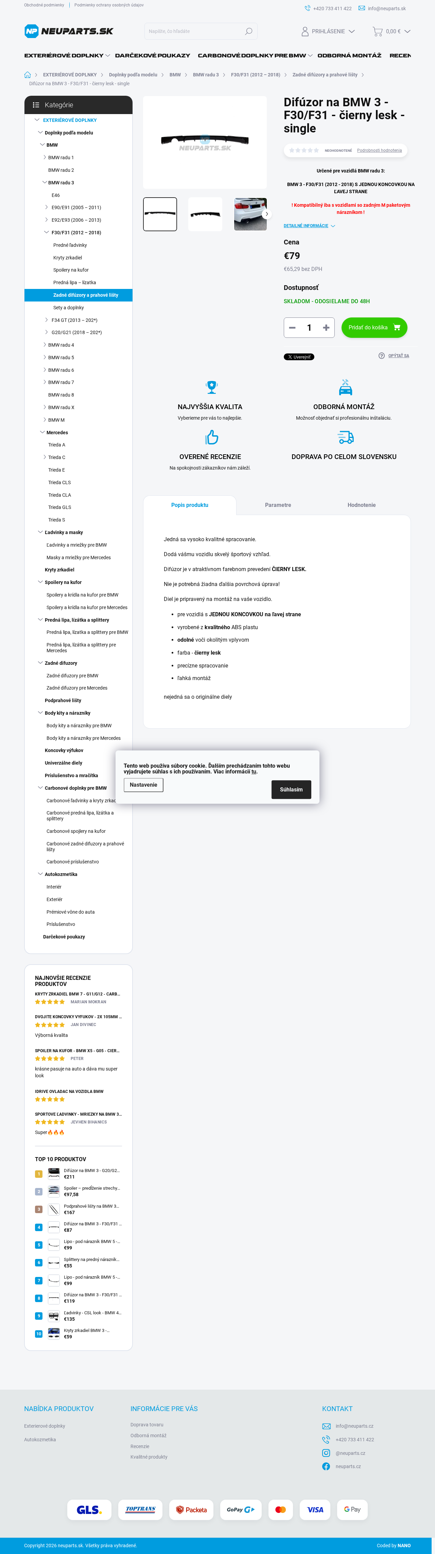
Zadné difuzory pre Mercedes (77, 688)
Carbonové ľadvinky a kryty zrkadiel (84, 800)
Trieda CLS (59, 482)
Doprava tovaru (146, 1424)
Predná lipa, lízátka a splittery (77, 620)
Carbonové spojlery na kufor (76, 831)
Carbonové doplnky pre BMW (76, 788)
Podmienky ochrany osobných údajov (109, 5)
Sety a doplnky (68, 307)
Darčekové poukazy (64, 936)
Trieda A (56, 444)
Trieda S (56, 520)
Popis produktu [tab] (189, 505)
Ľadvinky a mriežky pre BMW (77, 545)
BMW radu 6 (61, 370)
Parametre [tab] (278, 505)
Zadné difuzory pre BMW (72, 675)
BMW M (56, 420)
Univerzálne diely (63, 763)
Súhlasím (291, 789)
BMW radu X (61, 407)
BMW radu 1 (61, 157)
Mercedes (57, 432)
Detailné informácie (306, 225)
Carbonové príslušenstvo (73, 861)
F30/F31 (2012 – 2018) (76, 232)
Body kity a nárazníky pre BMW (79, 725)
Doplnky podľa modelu (69, 132)
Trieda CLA (59, 495)
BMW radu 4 (61, 345)
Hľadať (249, 31)
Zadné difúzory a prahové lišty (85, 295)
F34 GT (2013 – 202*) (75, 320)
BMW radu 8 (61, 395)
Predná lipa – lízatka (74, 282)
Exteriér (55, 899)
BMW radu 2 (61, 170)
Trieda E (56, 470)
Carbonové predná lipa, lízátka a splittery (80, 815)
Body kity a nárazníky (67, 713)
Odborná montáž (148, 1435)
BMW (52, 145)
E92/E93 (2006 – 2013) (76, 220)
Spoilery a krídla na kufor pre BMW (82, 595)
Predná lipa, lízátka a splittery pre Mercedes (81, 647)
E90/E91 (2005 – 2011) (76, 207)
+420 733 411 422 (355, 1439)
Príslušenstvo (61, 924)
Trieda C (56, 457)
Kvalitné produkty (149, 1457)
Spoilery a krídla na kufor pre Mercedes (87, 607)
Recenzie (139, 1446)
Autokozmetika (61, 874)
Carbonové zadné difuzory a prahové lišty (85, 846)
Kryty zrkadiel (67, 257)
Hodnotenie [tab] (362, 505)
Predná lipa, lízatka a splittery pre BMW (87, 632)
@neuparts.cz (350, 1453)
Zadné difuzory (61, 663)
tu (253, 772)
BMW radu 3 (61, 182)
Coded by (394, 1545)
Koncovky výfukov (64, 750)
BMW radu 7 (61, 382)
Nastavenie (143, 785)
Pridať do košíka (368, 327)
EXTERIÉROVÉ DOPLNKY (70, 120)
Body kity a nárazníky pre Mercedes (84, 738)
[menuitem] (67, 55)
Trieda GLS (59, 507)
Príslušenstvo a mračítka (71, 775)
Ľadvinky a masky (64, 532)
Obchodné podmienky (44, 5)
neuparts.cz (348, 1466)
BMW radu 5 (61, 357)
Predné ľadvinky (70, 245)
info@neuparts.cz (354, 1426)
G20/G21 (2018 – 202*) (77, 332)
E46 (56, 195)
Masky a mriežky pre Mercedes (79, 557)
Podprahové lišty (63, 700)
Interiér (54, 887)
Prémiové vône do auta (71, 912)
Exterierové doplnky (44, 1426)
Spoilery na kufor (71, 270)
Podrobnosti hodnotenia (379, 150)
